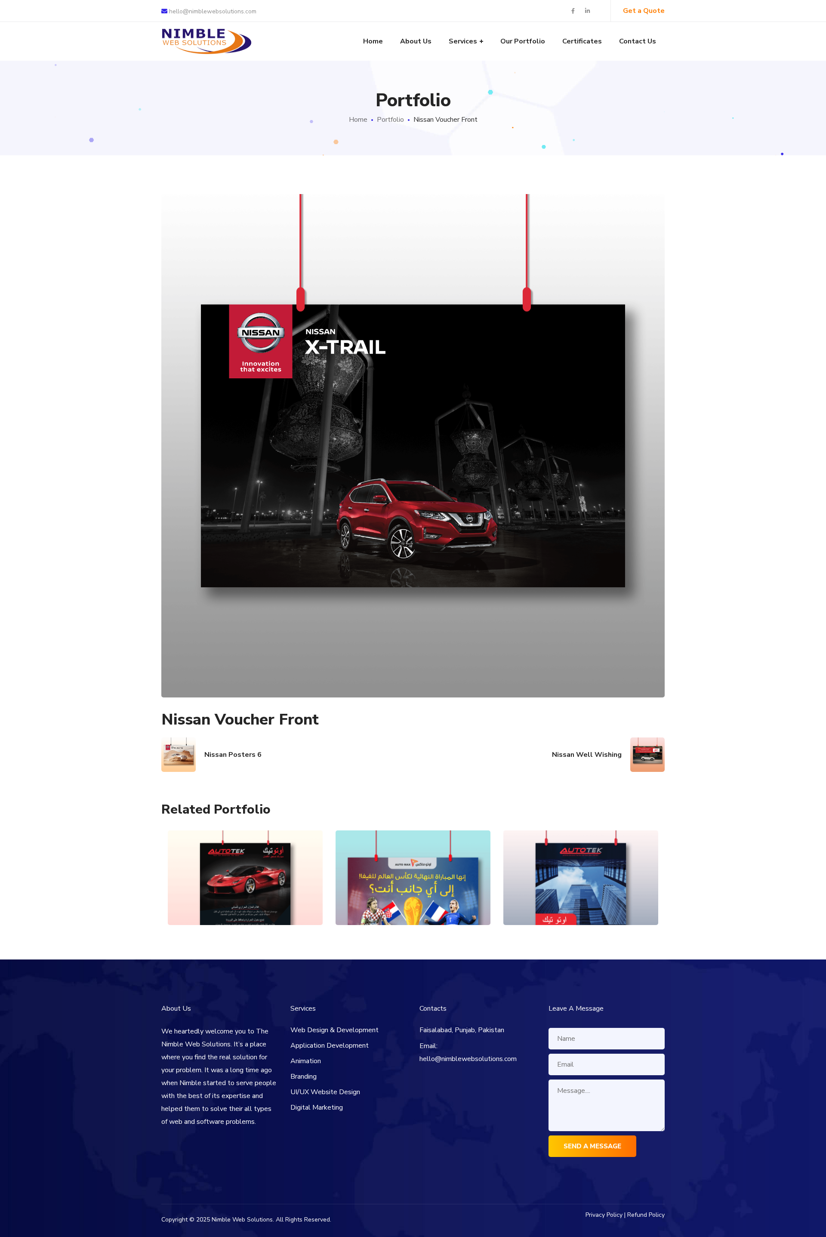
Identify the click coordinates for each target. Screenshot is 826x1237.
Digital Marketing (316, 1107)
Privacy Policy (604, 1215)
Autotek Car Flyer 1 (245, 858)
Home (358, 119)
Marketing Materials (245, 894)
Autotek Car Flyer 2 (581, 858)
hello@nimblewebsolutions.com (211, 11)
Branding (303, 1076)
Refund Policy (646, 1215)
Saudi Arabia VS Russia (413, 858)
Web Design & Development (334, 1030)
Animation (305, 1061)
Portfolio (390, 119)
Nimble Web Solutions (242, 1219)
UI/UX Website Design (325, 1092)
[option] (245, 884)
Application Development (329, 1045)
